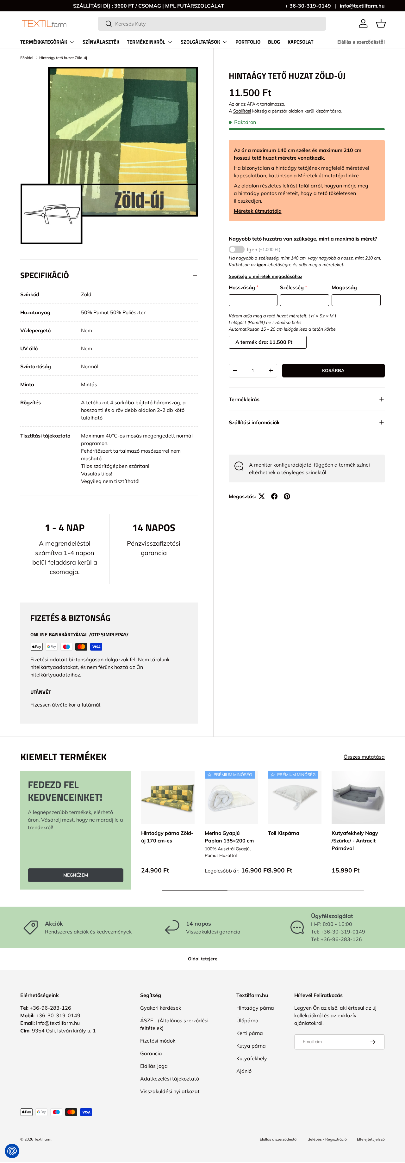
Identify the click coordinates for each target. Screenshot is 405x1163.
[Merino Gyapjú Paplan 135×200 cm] (231, 797)
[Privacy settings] (12, 1151)
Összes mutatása (364, 757)
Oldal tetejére (202, 959)
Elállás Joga (154, 1066)
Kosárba (333, 370)
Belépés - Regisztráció (327, 1139)
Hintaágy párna (255, 1008)
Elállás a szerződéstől (361, 42)
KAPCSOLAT (300, 42)
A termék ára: (252, 342)
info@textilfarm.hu (362, 6)
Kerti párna (249, 1033)
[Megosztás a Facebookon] (274, 496)
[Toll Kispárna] (294, 797)
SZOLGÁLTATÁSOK (200, 42)
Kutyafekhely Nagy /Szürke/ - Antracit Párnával (355, 840)
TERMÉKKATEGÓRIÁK (43, 42)
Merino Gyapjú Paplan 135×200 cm (229, 836)
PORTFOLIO (247, 42)
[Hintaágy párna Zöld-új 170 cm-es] (168, 797)
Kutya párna (251, 1046)
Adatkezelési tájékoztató (169, 1078)
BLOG (274, 42)
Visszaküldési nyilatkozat (170, 1091)
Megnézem (75, 875)
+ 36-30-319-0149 (308, 6)
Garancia (151, 1053)
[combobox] (212, 24)
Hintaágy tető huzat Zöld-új (63, 57)
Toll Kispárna (283, 832)
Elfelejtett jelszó (371, 1139)
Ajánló (244, 1071)
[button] (381, 23)
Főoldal (26, 57)
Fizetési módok (157, 1041)
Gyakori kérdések (160, 1008)
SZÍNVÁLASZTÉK (101, 42)
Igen (263, 249)
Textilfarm (43, 1139)
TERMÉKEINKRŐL (146, 42)
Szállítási (242, 111)
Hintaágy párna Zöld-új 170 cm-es (167, 836)
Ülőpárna (247, 1020)
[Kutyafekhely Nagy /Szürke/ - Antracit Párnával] (358, 797)
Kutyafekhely (251, 1058)
